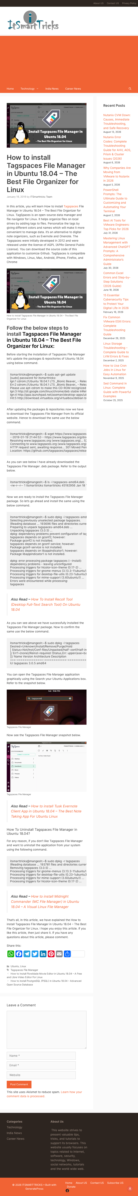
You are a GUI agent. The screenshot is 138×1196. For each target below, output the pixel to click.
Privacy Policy (129, 3)
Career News (73, 88)
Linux (23, 966)
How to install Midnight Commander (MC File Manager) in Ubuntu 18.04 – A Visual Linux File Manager (45, 901)
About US (98, 3)
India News (52, 88)
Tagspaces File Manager (24, 969)
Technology (27, 88)
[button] (130, 89)
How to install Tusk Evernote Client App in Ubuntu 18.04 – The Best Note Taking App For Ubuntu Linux (46, 811)
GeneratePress (34, 1188)
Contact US (113, 3)
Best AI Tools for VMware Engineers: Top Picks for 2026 (116, 225)
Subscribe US (115, 1182)
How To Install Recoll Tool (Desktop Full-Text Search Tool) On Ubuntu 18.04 (45, 604)
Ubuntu (15, 966)
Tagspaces (71, 206)
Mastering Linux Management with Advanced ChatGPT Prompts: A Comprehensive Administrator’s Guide (116, 251)
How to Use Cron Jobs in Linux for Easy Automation (115, 370)
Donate (71, 1186)
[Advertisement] (69, 59)
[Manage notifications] (130, 1188)
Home (10, 88)
